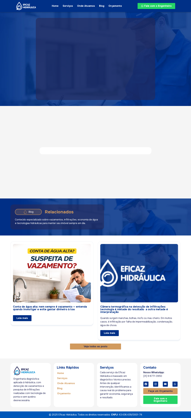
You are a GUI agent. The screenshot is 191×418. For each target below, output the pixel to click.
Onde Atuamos (86, 5)
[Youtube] (165, 384)
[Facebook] (145, 384)
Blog (101, 5)
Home (55, 5)
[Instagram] (155, 384)
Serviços (68, 5)
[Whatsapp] (175, 384)
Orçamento (115, 5)
